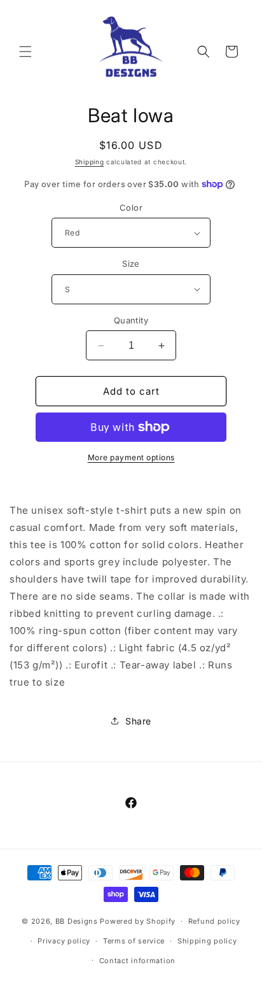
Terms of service (134, 940)
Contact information (137, 960)
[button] (25, 52)
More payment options (131, 457)
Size (131, 263)
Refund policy (214, 921)
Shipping (89, 162)
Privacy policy (64, 940)
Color (131, 207)
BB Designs (76, 921)
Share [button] (138, 721)
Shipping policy (207, 940)
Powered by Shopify (138, 921)
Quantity (131, 320)
